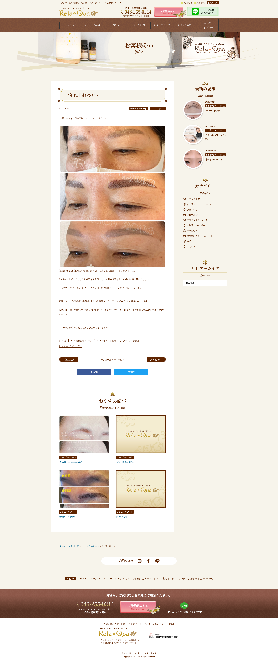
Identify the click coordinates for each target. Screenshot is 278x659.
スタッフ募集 (184, 25)
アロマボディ (193, 214)
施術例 (116, 25)
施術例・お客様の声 (143, 578)
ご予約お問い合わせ (207, 25)
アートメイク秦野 (131, 340)
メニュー (108, 578)
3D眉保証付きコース (83, 340)
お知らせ (187, 2)
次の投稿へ (155, 359)
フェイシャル (193, 209)
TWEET (131, 372)
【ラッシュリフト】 (215, 159)
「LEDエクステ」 (214, 110)
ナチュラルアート (138, 108)
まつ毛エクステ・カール (215, 106)
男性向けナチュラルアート (200, 235)
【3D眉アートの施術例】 (71, 462)
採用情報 (200, 2)
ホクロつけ (192, 230)
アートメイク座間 (108, 340)
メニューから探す (93, 25)
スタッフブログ (162, 25)
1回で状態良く (123, 516)
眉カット (191, 246)
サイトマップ (150, 652)
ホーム (62, 546)
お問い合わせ (206, 578)
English (212, 2)
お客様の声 (73, 546)
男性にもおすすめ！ (68, 516)
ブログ (158, 108)
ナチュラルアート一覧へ (113, 359)
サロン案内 (139, 25)
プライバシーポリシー (131, 652)
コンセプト (71, 25)
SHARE (94, 372)
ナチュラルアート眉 (71, 345)
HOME (83, 578)
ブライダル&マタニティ (198, 220)
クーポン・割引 (122, 578)
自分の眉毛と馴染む (125, 462)
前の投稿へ (69, 359)
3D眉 (64, 340)
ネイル (190, 241)
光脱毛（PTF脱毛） (196, 225)
